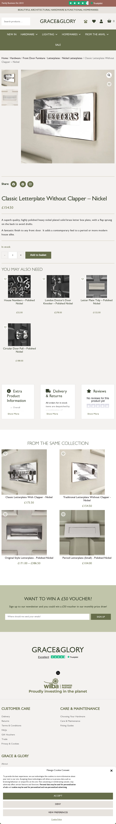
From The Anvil (95, 34)
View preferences (58, 813)
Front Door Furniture (34, 58)
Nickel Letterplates (72, 58)
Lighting (48, 34)
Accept (58, 796)
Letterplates (53, 58)
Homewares (69, 34)
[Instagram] (30, 184)
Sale (58, 45)
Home (5, 58)
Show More (13, 414)
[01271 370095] (86, 21)
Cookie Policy (56, 820)
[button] (111, 770)
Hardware (27, 34)
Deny (58, 804)
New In (11, 34)
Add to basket (38, 255)
